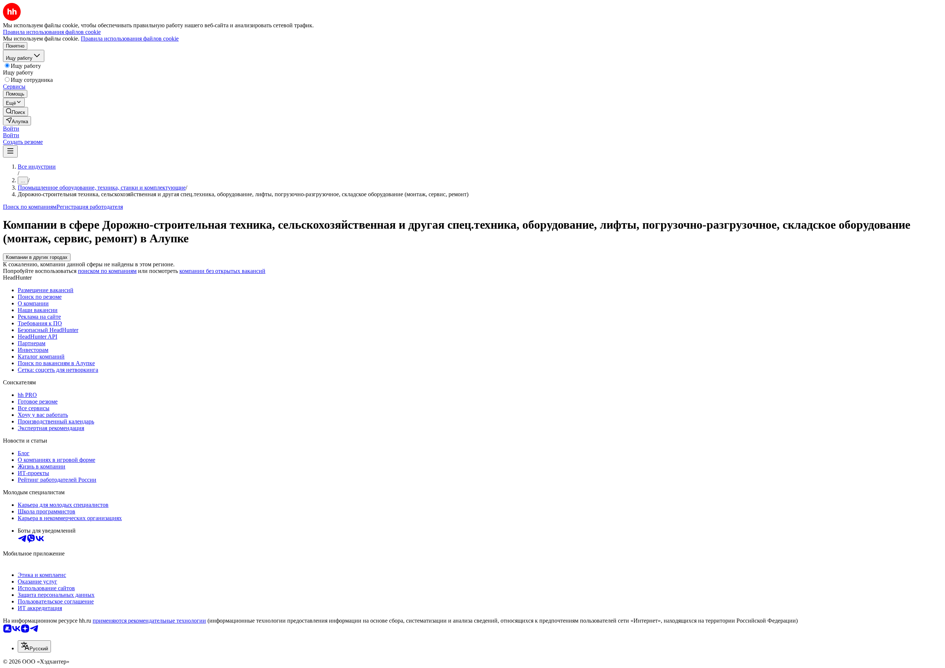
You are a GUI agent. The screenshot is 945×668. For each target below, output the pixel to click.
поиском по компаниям (107, 271)
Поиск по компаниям (29, 207)
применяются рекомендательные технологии (149, 620)
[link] (15, 111)
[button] (11, 128)
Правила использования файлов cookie (130, 38)
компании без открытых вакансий (222, 271)
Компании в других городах (37, 257)
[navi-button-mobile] (10, 151)
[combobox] (34, 646)
